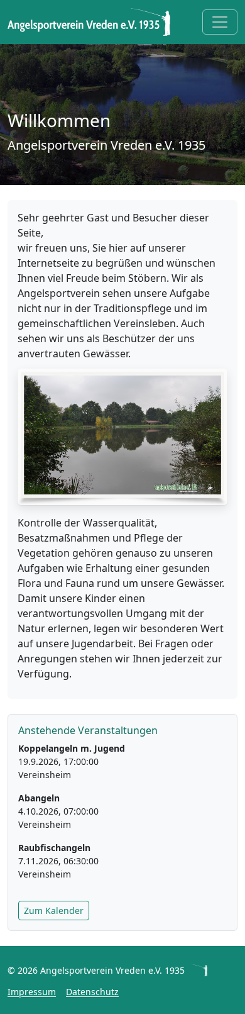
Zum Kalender (54, 910)
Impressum (32, 992)
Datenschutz (92, 992)
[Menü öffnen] (219, 22)
